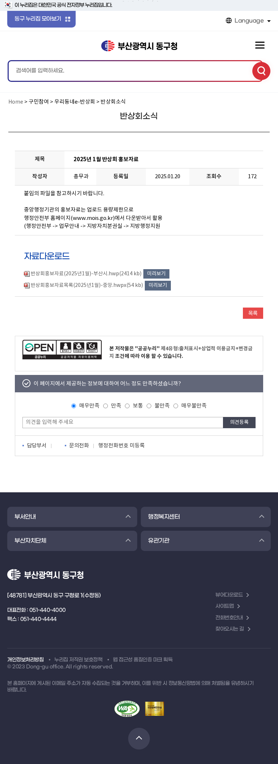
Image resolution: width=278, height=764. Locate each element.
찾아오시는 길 (229, 629)
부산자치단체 (30, 540)
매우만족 (89, 406)
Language (249, 20)
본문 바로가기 (139, 0)
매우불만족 (194, 406)
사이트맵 (224, 606)
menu (260, 45)
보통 (138, 406)
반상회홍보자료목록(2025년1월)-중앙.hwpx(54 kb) (87, 285)
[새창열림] (62, 349)
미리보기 (156, 274)
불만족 (162, 406)
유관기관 (158, 540)
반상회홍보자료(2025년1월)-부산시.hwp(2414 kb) (86, 274)
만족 (116, 406)
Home (15, 102)
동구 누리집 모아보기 (37, 19)
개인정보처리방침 (25, 660)
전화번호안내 (229, 618)
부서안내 (24, 516)
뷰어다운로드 (229, 595)
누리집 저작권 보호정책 (78, 660)
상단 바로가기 (139, 739)
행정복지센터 (164, 516)
